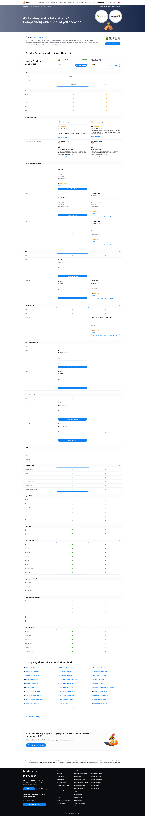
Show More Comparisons (31, 716)
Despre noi (59, 773)
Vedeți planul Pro (72, 440)
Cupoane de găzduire (83, 2)
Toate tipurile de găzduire (80, 773)
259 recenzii (93, 66)
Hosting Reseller (78, 800)
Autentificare (41, 788)
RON (112, 2)
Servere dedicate (78, 797)
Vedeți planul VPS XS (72, 276)
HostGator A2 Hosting (100, 667)
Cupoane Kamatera (96, 776)
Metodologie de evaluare (105, 6)
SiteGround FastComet (100, 707)
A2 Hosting (38, 37)
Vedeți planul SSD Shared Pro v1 (106, 216)
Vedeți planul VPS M (72, 298)
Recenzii (53, 2)
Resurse (70, 2)
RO (120, 2)
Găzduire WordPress (79, 779)
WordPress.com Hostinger (34, 699)
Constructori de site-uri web (80, 804)
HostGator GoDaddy (99, 675)
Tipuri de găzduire (43, 2)
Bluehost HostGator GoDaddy (103, 687)
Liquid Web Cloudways (67, 695)
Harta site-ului (60, 779)
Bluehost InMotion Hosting (68, 679)
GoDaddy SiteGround (100, 671)
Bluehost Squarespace (33, 683)
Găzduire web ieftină (79, 785)
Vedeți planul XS (72, 366)
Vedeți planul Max (72, 215)
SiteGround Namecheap (33, 711)
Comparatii (62, 2)
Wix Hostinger (65, 703)
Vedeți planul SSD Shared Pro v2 (106, 244)
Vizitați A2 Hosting (113, 43)
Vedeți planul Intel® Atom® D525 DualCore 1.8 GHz (105, 335)
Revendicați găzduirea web (64, 790)
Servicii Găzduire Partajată (81, 782)
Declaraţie (59, 793)
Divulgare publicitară (117, 6)
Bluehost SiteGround (32, 675)
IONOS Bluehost (98, 679)
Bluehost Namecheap (32, 671)
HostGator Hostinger (67, 699)
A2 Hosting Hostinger (66, 667)
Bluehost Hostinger (65, 675)
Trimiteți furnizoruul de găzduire (63, 786)
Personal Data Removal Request (63, 796)
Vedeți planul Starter (72, 188)
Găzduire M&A (33, 804)
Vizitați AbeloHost (114, 65)
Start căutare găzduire (37, 745)
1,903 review (60, 66)
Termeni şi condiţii (61, 803)
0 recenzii (60, 185)
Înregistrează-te (29, 788)
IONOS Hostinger (32, 679)
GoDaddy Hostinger (99, 699)
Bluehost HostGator (66, 687)
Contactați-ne (60, 776)
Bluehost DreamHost (66, 683)
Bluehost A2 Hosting (32, 667)
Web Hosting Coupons (96, 773)
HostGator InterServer (33, 695)
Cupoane (73, 84)
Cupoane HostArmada (96, 779)
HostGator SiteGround (33, 691)
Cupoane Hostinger (96, 782)
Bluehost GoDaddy (65, 671)
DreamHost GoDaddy (67, 707)
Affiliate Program (61, 782)
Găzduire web (77, 776)
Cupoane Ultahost (95, 785)
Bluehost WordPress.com (34, 707)
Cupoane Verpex (95, 788)
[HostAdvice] (29, 2)
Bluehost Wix (98, 683)
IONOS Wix (30, 687)
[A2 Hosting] (112, 38)
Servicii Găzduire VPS (79, 788)
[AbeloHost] (96, 60)
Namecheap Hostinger (100, 703)
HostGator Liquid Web (100, 695)
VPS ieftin (76, 791)
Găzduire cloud (78, 794)
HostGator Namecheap (67, 711)
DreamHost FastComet (67, 691)
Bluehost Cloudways (100, 691)
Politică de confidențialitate (64, 800)
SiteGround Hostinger (100, 711)
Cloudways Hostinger (33, 703)
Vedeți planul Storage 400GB (105, 298)
